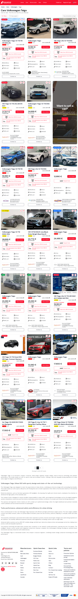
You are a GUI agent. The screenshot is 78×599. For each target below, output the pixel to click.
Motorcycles (33, 2)
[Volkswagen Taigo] (39, 28)
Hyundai (22, 577)
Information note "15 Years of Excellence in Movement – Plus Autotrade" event (69, 584)
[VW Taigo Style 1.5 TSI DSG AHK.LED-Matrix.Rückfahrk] (65, 409)
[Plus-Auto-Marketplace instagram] (5, 563)
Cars (27, 2)
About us (51, 553)
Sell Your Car (52, 575)
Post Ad (65, 119)
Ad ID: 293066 (71, 426)
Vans (40, 2)
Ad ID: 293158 (20, 361)
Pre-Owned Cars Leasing (55, 570)
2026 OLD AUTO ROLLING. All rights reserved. (20, 595)
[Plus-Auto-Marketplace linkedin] (16, 563)
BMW (21, 551)
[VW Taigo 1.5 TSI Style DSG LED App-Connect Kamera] (13, 344)
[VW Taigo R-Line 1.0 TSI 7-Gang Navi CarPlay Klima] (39, 409)
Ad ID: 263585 (45, 42)
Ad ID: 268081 (19, 426)
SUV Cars (35, 558)
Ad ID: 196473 (71, 42)
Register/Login (67, 2)
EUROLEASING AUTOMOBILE (68, 199)
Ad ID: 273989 (45, 298)
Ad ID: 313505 (71, 170)
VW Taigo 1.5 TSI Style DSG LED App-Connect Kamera (12, 358)
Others (45, 2)
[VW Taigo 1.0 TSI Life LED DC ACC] (13, 91)
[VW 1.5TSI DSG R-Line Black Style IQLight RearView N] (39, 219)
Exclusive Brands (37, 551)
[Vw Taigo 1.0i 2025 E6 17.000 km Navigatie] (13, 409)
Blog (50, 565)
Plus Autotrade (14, 135)
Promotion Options (69, 553)
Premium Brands (37, 553)
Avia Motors (65, 71)
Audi (21, 556)
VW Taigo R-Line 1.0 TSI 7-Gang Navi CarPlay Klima (37, 423)
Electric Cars (36, 567)
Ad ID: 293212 (71, 300)
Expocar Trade (61, 389)
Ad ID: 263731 (46, 107)
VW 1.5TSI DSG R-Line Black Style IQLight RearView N (38, 233)
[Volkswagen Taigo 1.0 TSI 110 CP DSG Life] (13, 28)
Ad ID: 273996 (19, 298)
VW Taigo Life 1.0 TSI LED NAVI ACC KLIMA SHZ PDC (65, 297)
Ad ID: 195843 (19, 44)
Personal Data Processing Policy (68, 566)
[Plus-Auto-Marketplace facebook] (2, 563)
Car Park (51, 572)
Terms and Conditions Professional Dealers (69, 574)
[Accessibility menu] (3, 569)
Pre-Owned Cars (37, 572)
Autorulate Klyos (15, 199)
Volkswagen (14, 7)
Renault (22, 563)
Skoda (22, 567)
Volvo (21, 570)
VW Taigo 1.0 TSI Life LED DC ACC (12, 105)
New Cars (35, 570)
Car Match (34, 71)
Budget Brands (37, 556)
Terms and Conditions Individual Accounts (69, 570)
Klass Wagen (5, 72)
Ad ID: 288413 (71, 233)
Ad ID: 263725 (19, 236)
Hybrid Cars (36, 565)
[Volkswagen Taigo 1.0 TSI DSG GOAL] (39, 91)
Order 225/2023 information (68, 578)
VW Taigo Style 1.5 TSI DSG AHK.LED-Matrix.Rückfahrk (63, 423)
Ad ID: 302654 (19, 173)
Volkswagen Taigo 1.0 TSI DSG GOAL (38, 105)
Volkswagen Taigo (34, 41)
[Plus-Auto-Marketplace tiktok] (12, 563)
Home (22, 2)
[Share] (21, 19)
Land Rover (23, 575)
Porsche (22, 560)
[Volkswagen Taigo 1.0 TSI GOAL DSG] (13, 219)
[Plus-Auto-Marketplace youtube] (9, 563)
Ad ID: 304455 (19, 107)
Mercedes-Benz (24, 553)
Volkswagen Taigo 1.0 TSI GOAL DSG (11, 233)
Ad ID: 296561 (45, 359)
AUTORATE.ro (5, 455)
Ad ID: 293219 (45, 236)
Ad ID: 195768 (45, 170)
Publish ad (58, 2)
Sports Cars (36, 563)
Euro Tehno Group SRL (63, 264)
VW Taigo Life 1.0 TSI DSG (63, 41)
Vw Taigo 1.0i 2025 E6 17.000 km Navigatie (12, 423)
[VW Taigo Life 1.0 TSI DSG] (65, 28)
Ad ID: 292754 (71, 359)
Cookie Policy (67, 563)
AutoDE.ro (36, 389)
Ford (21, 565)
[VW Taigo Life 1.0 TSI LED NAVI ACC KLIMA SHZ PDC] (65, 283)
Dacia (21, 572)
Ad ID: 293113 (46, 426)
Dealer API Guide (53, 577)
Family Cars (36, 560)
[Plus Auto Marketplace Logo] (6, 2)
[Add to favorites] (23, 19)
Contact (51, 567)
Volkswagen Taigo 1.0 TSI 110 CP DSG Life (12, 42)
